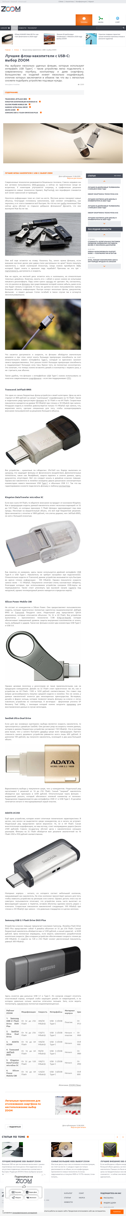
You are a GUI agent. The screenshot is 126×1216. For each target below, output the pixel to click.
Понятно (117, 1212)
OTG (69, 378)
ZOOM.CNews (75, 1085)
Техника (83, 22)
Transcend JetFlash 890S (16, 99)
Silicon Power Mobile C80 (16, 104)
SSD (52, 201)
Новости (22, 28)
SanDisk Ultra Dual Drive (16, 107)
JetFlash (77, 610)
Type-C (44, 360)
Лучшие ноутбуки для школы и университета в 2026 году (102, 200)
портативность (11, 271)
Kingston (14, 1060)
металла (9, 473)
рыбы (63, 203)
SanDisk (15, 1031)
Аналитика (69, 1)
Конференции (81, 1)
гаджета (72, 588)
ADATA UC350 (10, 110)
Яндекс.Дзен (110, 1203)
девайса (44, 731)
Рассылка (108, 1198)
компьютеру (64, 486)
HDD (78, 266)
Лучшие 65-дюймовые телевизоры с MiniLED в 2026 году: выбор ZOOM (69, 36)
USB (49, 376)
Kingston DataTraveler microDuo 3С (21, 102)
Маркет (91, 1)
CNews (61, 1)
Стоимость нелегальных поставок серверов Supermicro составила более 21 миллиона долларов (104, 243)
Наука (100, 22)
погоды (49, 281)
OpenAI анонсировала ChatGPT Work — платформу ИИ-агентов (102, 252)
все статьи (117, 175)
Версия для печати (74, 178)
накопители (22, 1004)
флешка (26, 284)
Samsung (14, 1018)
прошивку (71, 704)
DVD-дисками (38, 185)
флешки (40, 400)
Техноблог (32, 28)
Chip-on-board (64, 618)
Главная (8, 50)
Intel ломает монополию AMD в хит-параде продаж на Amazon (103, 260)
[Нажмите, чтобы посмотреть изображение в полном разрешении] (43, 255)
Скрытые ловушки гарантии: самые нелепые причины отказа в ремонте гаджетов (112, 36)
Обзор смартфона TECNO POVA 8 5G (103, 194)
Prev (104, 181)
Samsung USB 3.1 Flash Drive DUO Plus (21, 112)
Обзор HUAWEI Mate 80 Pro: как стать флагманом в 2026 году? (27, 35)
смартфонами (35, 378)
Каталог (4, 28)
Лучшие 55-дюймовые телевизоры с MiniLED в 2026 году (104, 188)
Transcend (19, 612)
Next (104, 223)
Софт (117, 22)
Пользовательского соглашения (24, 1213)
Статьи (14, 28)
